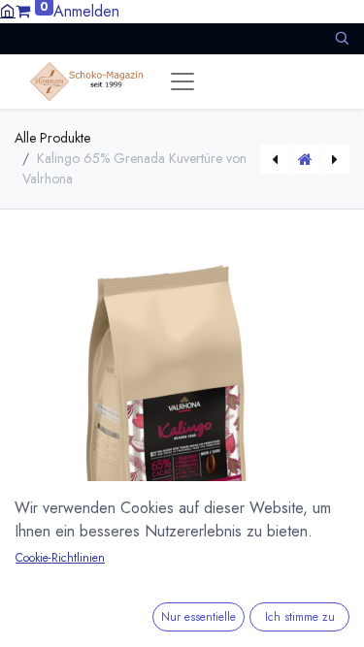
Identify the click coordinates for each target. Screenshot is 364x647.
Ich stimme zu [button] (300, 617)
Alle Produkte (52, 137)
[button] (341, 38)
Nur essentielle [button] (198, 617)
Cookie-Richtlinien (60, 557)
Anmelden (86, 11)
